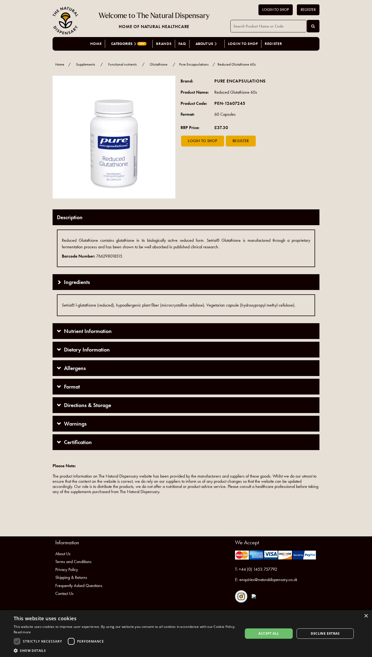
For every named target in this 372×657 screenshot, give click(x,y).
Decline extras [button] (325, 633)
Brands (163, 43)
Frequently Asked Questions (78, 585)
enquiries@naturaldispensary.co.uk (268, 579)
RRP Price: (190, 127)
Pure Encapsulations (194, 64)
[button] (125, 650)
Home (96, 43)
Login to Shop (275, 9)
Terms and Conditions (73, 561)
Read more (22, 632)
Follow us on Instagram (241, 596)
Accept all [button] (268, 633)
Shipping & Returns (71, 577)
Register (308, 9)
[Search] (313, 26)
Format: (187, 114)
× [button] (366, 616)
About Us (63, 553)
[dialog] (186, 633)
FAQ (182, 43)
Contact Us (64, 593)
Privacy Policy (66, 569)
